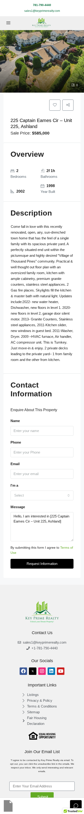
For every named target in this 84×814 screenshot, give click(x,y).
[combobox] (42, 495)
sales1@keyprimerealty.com (42, 11)
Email (15, 464)
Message (17, 507)
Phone (15, 442)
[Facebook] (23, 671)
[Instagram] (42, 671)
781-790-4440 (42, 5)
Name (15, 421)
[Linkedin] (51, 671)
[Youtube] (60, 671)
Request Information (42, 564)
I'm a (14, 485)
